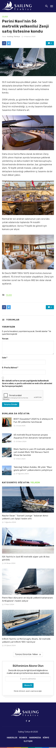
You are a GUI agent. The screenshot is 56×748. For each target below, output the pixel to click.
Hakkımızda (35, 738)
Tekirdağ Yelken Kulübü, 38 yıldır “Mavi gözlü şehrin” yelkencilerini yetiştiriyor (33, 468)
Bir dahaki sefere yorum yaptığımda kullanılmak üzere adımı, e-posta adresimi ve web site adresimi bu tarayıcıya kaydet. (27, 383)
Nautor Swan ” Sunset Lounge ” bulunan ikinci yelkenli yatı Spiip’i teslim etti (25, 517)
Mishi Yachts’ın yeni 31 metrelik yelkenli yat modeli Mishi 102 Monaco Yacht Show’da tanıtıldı (33, 452)
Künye (46, 738)
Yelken (5, 16)
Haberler (12, 738)
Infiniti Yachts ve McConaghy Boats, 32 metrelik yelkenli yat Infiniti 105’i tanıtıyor (26, 640)
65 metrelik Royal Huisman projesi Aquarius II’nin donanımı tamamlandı (32, 436)
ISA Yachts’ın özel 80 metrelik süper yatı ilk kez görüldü (26, 558)
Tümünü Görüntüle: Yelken (26, 654)
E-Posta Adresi (10, 368)
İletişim (28, 741)
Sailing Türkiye (13, 36)
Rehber (23, 738)
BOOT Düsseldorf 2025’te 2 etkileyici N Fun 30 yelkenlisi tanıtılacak (33, 420)
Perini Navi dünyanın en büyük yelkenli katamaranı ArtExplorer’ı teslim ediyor (27, 599)
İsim (4, 358)
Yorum (5, 339)
